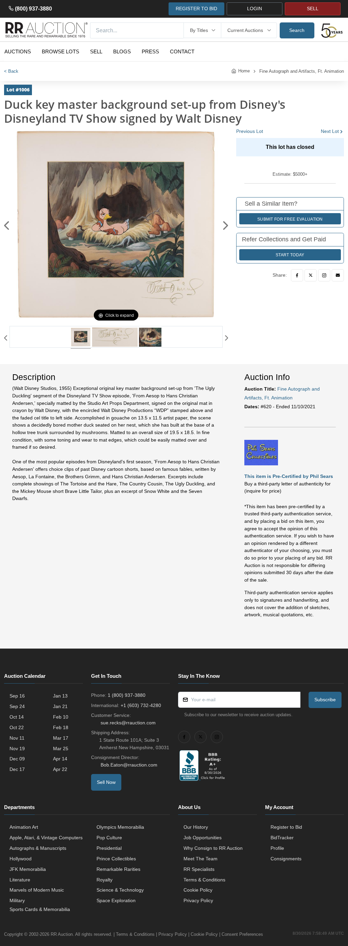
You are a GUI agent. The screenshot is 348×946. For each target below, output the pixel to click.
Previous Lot (249, 131)
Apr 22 (60, 769)
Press (150, 51)
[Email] (338, 275)
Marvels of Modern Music (37, 890)
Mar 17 (60, 738)
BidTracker (282, 837)
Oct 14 (17, 717)
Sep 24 (17, 706)
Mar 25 (60, 748)
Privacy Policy (198, 900)
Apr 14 (60, 758)
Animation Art (24, 827)
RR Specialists (199, 869)
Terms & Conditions (204, 879)
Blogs (122, 51)
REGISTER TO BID (196, 8)
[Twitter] (310, 275)
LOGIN (254, 8)
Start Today (290, 255)
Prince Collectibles (116, 858)
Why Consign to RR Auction (213, 848)
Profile (277, 848)
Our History (196, 827)
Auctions (17, 51)
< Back (11, 71)
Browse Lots (60, 51)
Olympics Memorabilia (120, 827)
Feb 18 (60, 727)
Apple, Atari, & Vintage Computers (46, 837)
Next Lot (330, 131)
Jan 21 (60, 706)
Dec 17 (17, 769)
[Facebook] (297, 275)
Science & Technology (120, 890)
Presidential (109, 848)
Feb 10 (60, 717)
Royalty (104, 879)
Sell (96, 51)
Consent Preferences (242, 934)
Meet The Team (201, 858)
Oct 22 (17, 727)
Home (244, 70)
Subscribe (325, 699)
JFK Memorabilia (28, 869)
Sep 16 (17, 696)
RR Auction (62, 934)
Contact (182, 51)
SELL (312, 8)
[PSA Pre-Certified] (261, 452)
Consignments (286, 858)
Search (296, 30)
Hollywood (21, 858)
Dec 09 (17, 758)
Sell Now (106, 782)
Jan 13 (60, 696)
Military (17, 900)
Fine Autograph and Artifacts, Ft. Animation (301, 71)
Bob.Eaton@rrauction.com (129, 765)
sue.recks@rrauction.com (128, 722)
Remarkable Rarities (118, 869)
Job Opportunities (203, 837)
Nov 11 (17, 738)
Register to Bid (286, 827)
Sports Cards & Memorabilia (40, 909)
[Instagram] (324, 275)
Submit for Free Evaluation (290, 219)
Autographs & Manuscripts (38, 848)
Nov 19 (17, 748)
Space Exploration (116, 900)
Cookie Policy (198, 890)
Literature (20, 879)
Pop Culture (109, 837)
